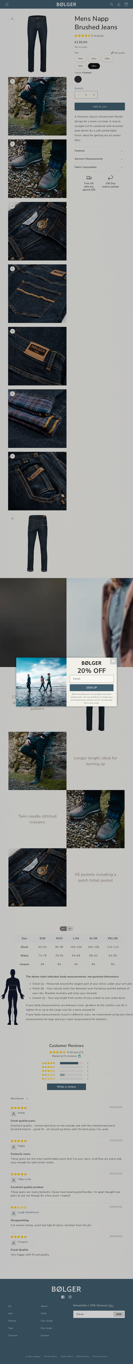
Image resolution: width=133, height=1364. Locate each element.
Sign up (91, 687)
